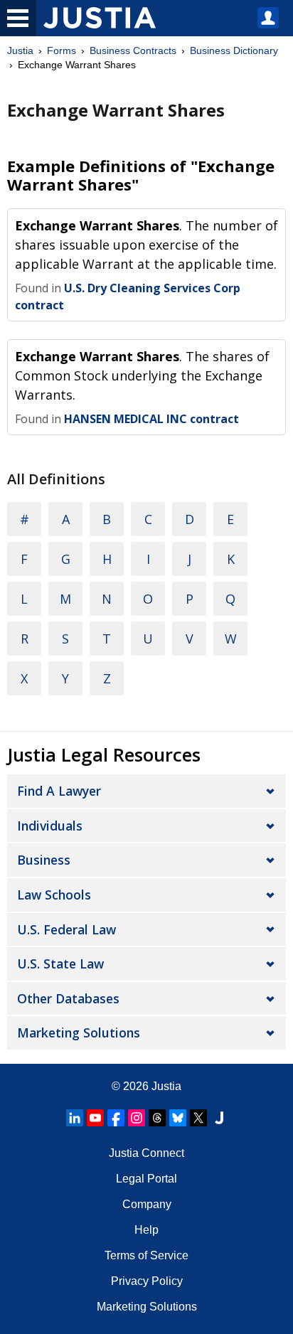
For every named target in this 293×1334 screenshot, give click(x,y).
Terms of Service (146, 1255)
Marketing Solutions (78, 1032)
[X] (198, 1117)
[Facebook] (115, 1117)
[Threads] (157, 1117)
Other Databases (68, 998)
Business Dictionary (234, 50)
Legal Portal (146, 1179)
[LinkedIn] (74, 1117)
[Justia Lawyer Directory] (219, 1117)
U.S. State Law (60, 963)
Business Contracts (133, 50)
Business (43, 859)
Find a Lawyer (59, 790)
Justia (20, 50)
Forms (61, 50)
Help (146, 1230)
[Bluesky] (177, 1117)
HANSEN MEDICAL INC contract (151, 419)
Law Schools (54, 894)
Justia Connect (146, 1153)
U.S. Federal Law (66, 929)
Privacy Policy (147, 1281)
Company (146, 1204)
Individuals (49, 825)
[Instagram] (136, 1117)
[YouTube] (95, 1117)
